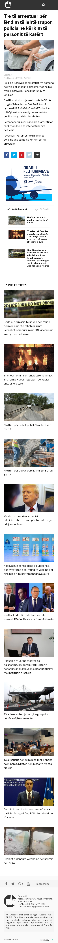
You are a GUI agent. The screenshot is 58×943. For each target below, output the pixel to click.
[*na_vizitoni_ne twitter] (13, 883)
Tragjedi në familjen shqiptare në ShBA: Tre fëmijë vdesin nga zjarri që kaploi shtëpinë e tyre (37, 236)
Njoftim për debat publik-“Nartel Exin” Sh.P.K (37, 220)
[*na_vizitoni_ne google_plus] (20, 883)
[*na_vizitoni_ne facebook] (6, 883)
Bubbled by (45, 940)
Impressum (42, 883)
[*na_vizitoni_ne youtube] (28, 883)
